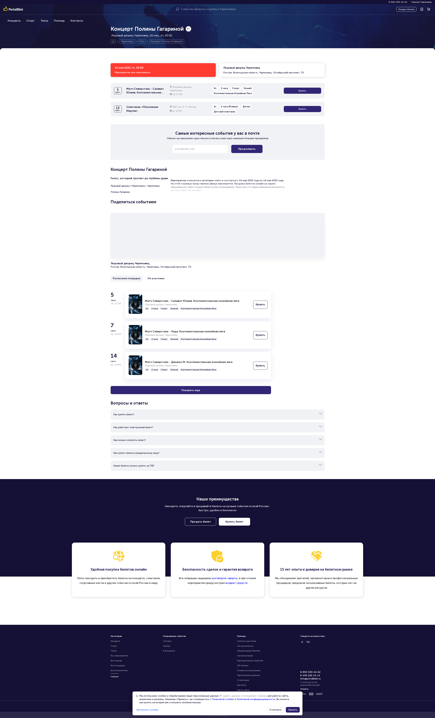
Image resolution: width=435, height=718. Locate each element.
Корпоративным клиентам (250, 660)
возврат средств (236, 583)
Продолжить (247, 148)
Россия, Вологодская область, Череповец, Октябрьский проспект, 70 (263, 70)
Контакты (77, 20)
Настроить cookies (147, 709)
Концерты (14, 20)
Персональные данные (248, 675)
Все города (116, 660)
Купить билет (234, 521)
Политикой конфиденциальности (256, 699)
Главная (415, 2)
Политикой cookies (223, 699)
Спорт (30, 20)
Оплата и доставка (246, 641)
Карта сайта (243, 690)
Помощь (59, 20)
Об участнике (155, 278)
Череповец (426, 2)
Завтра (166, 646)
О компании (243, 680)
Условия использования (248, 670)
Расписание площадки (126, 278)
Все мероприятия (119, 655)
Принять (293, 709)
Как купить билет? (123, 414)
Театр (44, 20)
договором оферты (224, 578)
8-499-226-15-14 (310, 675)
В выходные (169, 651)
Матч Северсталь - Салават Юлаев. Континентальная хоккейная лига (192, 300)
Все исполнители (119, 670)
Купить (302, 90)
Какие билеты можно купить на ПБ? (133, 465)
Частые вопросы (245, 646)
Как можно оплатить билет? (129, 440)
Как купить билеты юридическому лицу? (136, 453)
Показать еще (190, 390)
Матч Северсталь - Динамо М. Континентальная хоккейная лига (188, 362)
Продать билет (200, 521)
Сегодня (167, 641)
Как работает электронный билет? (133, 427)
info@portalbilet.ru (310, 678)
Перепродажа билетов (248, 651)
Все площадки (118, 665)
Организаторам (245, 655)
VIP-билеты (242, 665)
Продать (406, 9)
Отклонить (275, 709)
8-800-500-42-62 (398, 2)
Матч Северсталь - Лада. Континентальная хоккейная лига (185, 331)
